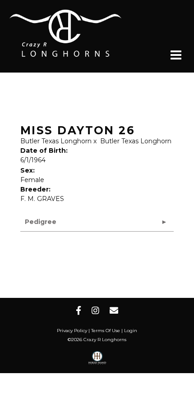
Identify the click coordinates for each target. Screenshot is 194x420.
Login (130, 330)
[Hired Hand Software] (97, 361)
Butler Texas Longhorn (56, 141)
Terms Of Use (105, 330)
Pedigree (40, 222)
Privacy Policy (72, 330)
